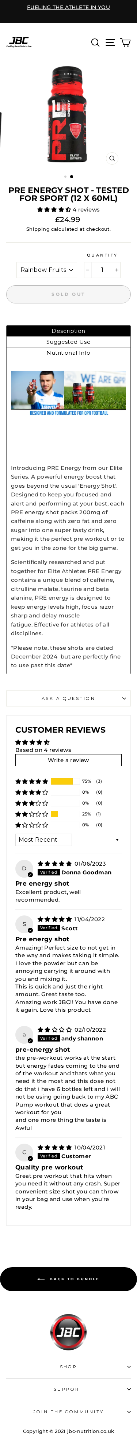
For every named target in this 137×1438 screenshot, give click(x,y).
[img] (55, 863)
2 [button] (72, 177)
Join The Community (68, 1411)
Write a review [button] (68, 760)
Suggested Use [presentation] (68, 341)
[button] (55, 209)
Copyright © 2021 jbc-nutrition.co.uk (68, 1431)
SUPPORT (68, 1389)
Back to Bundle (73, 1278)
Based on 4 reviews (43, 749)
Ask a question (68, 698)
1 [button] (66, 177)
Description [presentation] (68, 330)
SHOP (68, 1366)
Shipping (38, 229)
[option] (68, 8)
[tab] (68, 331)
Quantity (102, 255)
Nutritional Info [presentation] (68, 352)
